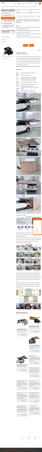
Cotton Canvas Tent (7, 23)
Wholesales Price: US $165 (34, 397)
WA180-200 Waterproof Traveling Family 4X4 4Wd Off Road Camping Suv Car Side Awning (34, 395)
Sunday (37, 228)
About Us (24, 3)
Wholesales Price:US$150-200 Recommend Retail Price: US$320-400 (34, 385)
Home (15, 3)
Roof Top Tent (6, 13)
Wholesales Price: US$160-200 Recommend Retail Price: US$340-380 (22, 385)
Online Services (37, 219)
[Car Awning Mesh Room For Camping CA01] (35, 356)
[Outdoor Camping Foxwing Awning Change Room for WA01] (22, 381)
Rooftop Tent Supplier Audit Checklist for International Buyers (8, 57)
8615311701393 (12, 440)
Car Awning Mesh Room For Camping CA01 (34, 357)
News (28, 3)
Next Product (31, 45)
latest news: (6, 37)
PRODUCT (4, 421)
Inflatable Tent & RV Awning (9, 20)
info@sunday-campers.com (26, 0)
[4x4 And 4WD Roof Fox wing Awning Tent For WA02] (22, 393)
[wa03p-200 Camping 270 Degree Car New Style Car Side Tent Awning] (22, 322)
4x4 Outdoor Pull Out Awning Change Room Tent (34, 408)
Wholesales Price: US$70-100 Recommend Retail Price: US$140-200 (34, 360)
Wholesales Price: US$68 (21, 411)
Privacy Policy (4, 41)
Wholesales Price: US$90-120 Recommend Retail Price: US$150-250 (34, 410)
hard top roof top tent (5, 450)
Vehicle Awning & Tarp (14, 6)
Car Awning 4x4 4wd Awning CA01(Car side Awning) (34, 345)
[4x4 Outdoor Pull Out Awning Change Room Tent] (35, 406)
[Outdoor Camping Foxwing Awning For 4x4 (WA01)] (35, 381)
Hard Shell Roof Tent (8, 15)
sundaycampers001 (7, 442)
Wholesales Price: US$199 (21, 366)
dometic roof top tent (13, 450)
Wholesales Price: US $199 (34, 327)
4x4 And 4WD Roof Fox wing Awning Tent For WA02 (22, 395)
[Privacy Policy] (8, 39)
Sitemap (24, 430)
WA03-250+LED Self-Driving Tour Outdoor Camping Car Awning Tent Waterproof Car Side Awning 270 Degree (34, 326)
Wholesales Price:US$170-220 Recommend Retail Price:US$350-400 (22, 397)
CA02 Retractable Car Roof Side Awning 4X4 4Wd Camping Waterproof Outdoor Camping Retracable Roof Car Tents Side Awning (22, 409)
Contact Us (36, 3)
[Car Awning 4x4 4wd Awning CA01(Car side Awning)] (35, 340)
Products (19, 3)
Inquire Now (26, 45)
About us (24, 425)
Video (31, 3)
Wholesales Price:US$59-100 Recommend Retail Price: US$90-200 (34, 348)
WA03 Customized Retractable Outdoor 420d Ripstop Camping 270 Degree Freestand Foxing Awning (34, 370)
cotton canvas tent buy (22, 450)
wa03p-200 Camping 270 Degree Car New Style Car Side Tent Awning (22, 329)
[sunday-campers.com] (3, 3)
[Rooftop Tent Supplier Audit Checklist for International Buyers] (8, 51)
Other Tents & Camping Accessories (8, 26)
